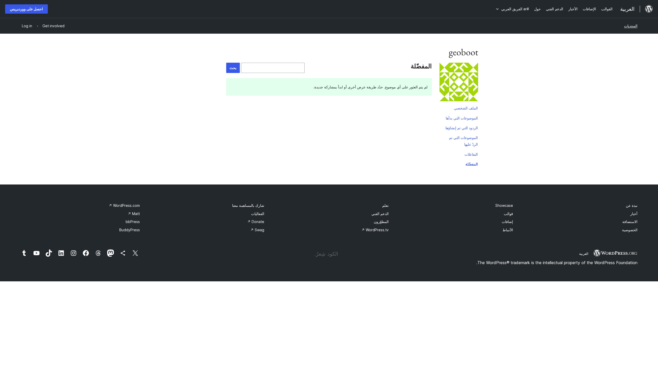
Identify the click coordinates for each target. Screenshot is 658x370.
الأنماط (507, 230)
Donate (255, 221)
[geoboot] (459, 83)
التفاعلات (471, 154)
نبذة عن (631, 205)
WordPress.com (124, 205)
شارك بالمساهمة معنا (248, 205)
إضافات (507, 221)
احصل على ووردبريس (26, 9)
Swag (257, 230)
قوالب (508, 213)
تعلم (385, 205)
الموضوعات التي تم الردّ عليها (463, 140)
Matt (134, 213)
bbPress (133, 221)
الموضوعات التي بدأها (462, 118)
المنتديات (630, 26)
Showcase (504, 205)
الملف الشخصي (466, 108)
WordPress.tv (375, 230)
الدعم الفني (380, 213)
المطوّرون (381, 221)
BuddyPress (129, 230)
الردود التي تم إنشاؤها (461, 128)
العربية (583, 254)
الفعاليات (257, 213)
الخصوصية (629, 230)
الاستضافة (629, 221)
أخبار (633, 213)
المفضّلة (471, 164)
